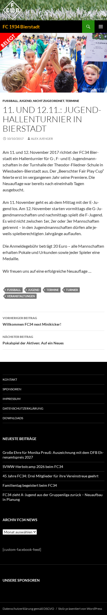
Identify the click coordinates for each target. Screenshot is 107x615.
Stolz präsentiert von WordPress (80, 609)
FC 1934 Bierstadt (21, 26)
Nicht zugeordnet (48, 101)
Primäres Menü (101, 26)
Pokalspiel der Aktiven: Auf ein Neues (33, 340)
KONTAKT (10, 379)
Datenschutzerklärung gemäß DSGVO (28, 609)
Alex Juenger (42, 139)
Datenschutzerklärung (23, 408)
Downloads (13, 418)
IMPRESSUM (12, 399)
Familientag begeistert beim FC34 (30, 485)
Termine (72, 101)
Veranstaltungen (21, 296)
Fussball (10, 101)
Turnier (72, 289)
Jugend (25, 101)
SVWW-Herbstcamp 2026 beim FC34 (33, 466)
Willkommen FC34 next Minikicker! (32, 321)
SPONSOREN (12, 389)
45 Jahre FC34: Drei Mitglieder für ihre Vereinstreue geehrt (50, 476)
